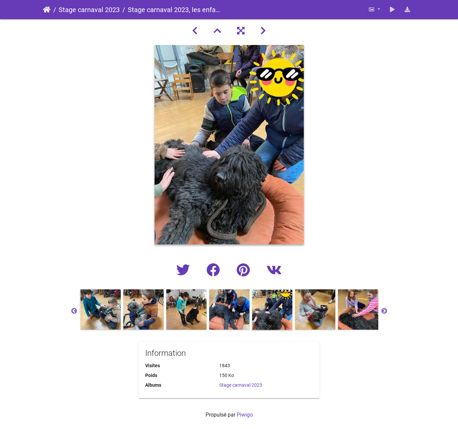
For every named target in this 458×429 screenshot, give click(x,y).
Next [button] (384, 311)
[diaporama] (392, 9)
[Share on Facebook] (215, 270)
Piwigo (245, 415)
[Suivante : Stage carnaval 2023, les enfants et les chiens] (263, 31)
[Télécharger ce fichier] (407, 9)
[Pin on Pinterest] (245, 270)
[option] (100, 309)
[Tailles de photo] (374, 9)
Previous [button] (74, 311)
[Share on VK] (274, 270)
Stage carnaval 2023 (89, 10)
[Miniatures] (217, 31)
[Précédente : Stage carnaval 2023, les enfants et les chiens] (195, 31)
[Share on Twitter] (185, 270)
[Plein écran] (240, 31)
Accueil (47, 10)
